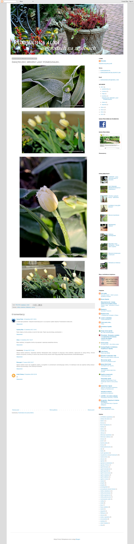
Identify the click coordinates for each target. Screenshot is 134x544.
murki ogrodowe (104, 453)
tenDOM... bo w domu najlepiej (109, 396)
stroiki (101, 503)
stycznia (104, 104)
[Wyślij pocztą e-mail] (34, 305)
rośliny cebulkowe (21, 307)
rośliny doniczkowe (105, 493)
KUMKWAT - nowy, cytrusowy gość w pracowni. (113, 178)
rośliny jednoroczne (105, 497)
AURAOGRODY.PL (105, 70)
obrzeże (102, 459)
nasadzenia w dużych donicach (108, 455)
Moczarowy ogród (106, 360)
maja (103, 93)
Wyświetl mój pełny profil (105, 63)
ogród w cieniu (104, 479)
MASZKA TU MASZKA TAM (108, 355)
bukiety (102, 427)
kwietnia (104, 96)
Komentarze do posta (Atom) (26, 412)
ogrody (102, 461)
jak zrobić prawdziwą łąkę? (107, 332)
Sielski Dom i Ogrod (106, 386)
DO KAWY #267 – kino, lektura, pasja (110, 344)
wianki (102, 509)
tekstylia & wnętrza (106, 391)
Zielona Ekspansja (106, 407)
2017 (102, 87)
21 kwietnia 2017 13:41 (30, 329)
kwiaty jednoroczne (105, 447)
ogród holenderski (105, 469)
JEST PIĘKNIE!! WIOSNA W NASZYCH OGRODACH (114, 188)
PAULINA (103, 61)
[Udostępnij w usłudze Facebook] (39, 305)
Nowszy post (15, 410)
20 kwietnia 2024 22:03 (30, 374)
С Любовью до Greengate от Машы (109, 315)
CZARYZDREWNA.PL (106, 319)
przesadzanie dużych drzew (107, 489)
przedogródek (104, 487)
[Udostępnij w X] (37, 305)
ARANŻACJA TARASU (114, 262)
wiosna (33, 307)
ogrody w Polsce (104, 465)
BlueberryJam (105, 313)
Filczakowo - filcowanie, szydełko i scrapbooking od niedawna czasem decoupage (110, 337)
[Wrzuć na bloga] (36, 305)
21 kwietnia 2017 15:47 (26, 340)
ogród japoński (104, 471)
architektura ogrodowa (106, 417)
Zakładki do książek (105, 339)
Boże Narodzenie (105, 425)
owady (102, 481)
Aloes (18, 340)
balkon (102, 421)
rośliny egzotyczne (105, 495)
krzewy (102, 445)
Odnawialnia (104, 368)
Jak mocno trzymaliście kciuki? (108, 361)
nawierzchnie (104, 457)
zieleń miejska (104, 523)
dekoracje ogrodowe (105, 435)
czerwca (104, 91)
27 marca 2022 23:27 (28, 362)
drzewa (102, 439)
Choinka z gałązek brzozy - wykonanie (113, 196)
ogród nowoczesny (105, 473)
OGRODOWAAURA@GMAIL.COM (109, 80)
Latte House (104, 351)
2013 (102, 114)
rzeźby (102, 501)
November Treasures (106, 310)
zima (101, 525)
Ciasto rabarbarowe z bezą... (108, 409)
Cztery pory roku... (106, 322)
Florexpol (19, 362)
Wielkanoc (28, 307)
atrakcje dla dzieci (105, 419)
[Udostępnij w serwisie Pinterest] (41, 305)
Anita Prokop (20, 374)
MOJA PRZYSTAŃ (106, 364)
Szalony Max (20, 329)
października (105, 89)
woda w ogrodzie (104, 517)
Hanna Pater (19, 319)
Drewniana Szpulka (106, 326)
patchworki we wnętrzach (107, 393)
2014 (102, 112)
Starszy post (91, 410)
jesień (102, 441)
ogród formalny (104, 467)
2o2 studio (104, 293)
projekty (102, 485)
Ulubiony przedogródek (112, 235)
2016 (102, 107)
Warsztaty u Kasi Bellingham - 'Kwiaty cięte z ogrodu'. (113, 245)
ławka (101, 451)
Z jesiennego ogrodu (106, 376)
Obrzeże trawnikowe (113, 215)
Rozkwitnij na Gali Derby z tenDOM (109, 397)
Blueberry (104, 309)
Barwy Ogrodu (105, 299)
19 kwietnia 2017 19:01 (30, 319)
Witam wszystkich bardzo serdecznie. (110, 357)
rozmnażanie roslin (105, 499)
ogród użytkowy (104, 477)
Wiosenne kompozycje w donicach (114, 254)
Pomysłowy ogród (106, 378)
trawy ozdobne (104, 507)
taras (101, 505)
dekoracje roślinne (105, 437)
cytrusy (102, 433)
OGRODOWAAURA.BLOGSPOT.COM (110, 72)
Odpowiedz (19, 324)
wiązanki (102, 511)
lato (101, 449)
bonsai (102, 423)
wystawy (102, 521)
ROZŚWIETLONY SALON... (107, 365)
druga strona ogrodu (106, 331)
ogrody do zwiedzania (106, 463)
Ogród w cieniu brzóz (107, 374)
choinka (102, 431)
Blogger (78, 539)
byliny (101, 429)
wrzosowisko (103, 519)
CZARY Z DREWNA (106, 318)
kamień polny (104, 443)
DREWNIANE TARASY (112, 225)
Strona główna (53, 410)
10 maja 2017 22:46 (29, 350)
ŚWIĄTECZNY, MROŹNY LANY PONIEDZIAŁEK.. (110, 98)
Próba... (103, 323)
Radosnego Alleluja (105, 353)
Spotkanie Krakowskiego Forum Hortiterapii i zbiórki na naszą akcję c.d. (109, 382)
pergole (102, 483)
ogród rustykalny (104, 475)
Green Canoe (104, 342)
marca (104, 102)
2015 (102, 109)
